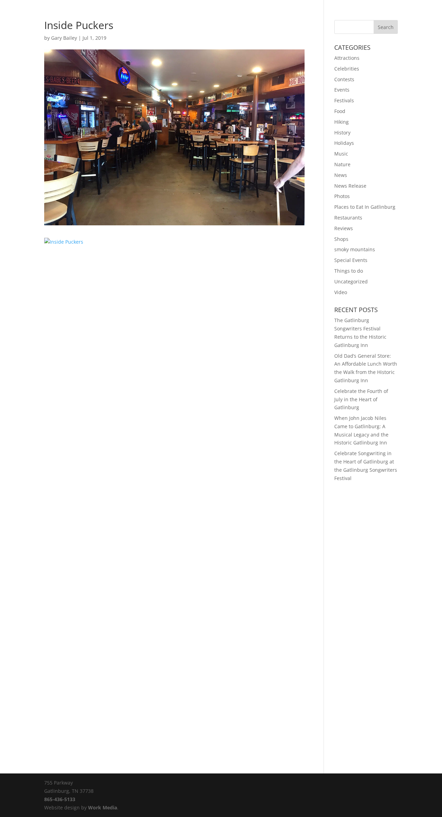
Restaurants (348, 217)
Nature (342, 164)
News (340, 175)
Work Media (102, 807)
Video (340, 292)
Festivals (344, 100)
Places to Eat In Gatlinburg (364, 207)
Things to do (348, 270)
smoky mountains (354, 249)
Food (339, 111)
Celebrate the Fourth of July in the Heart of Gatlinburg (361, 399)
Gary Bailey (64, 38)
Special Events (350, 260)
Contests (344, 79)
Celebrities (346, 68)
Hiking (341, 122)
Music (341, 153)
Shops (341, 239)
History (342, 132)
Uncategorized (351, 281)
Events (341, 89)
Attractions (346, 58)
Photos (342, 196)
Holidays (344, 143)
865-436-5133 (59, 799)
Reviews (343, 228)
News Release (350, 185)
